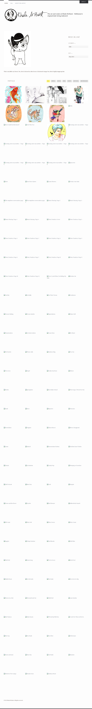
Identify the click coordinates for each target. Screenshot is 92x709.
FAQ (11, 3)
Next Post (84, 32)
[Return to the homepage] (25, 15)
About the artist (20, 3)
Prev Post (81, 32)
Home (6, 3)
